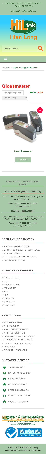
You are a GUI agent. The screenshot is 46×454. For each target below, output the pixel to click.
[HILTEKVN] (23, 30)
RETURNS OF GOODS (17, 384)
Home (4, 68)
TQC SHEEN (9, 298)
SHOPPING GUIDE (16, 367)
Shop (10, 68)
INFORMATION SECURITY (19, 396)
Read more (23, 160)
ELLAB (6, 281)
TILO (6, 295)
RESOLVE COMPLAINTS (18, 390)
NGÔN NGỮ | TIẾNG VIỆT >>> (23, 11)
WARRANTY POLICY (16, 379)
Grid (34, 92)
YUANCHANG (9, 305)
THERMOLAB (9, 302)
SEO (5, 291)
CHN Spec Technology (13, 278)
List (41, 92)
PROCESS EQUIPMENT (13, 323)
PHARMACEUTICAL (12, 326)
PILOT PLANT (9, 347)
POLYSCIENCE (10, 288)
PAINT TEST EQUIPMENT (14, 333)
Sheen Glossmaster (23, 151)
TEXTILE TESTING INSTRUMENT (18, 343)
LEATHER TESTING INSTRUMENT (18, 340)
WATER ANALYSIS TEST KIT (15, 350)
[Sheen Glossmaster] (23, 127)
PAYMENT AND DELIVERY (19, 373)
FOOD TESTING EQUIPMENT (16, 329)
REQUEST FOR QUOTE (18, 402)
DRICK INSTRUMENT (12, 285)
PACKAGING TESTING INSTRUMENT (19, 336)
